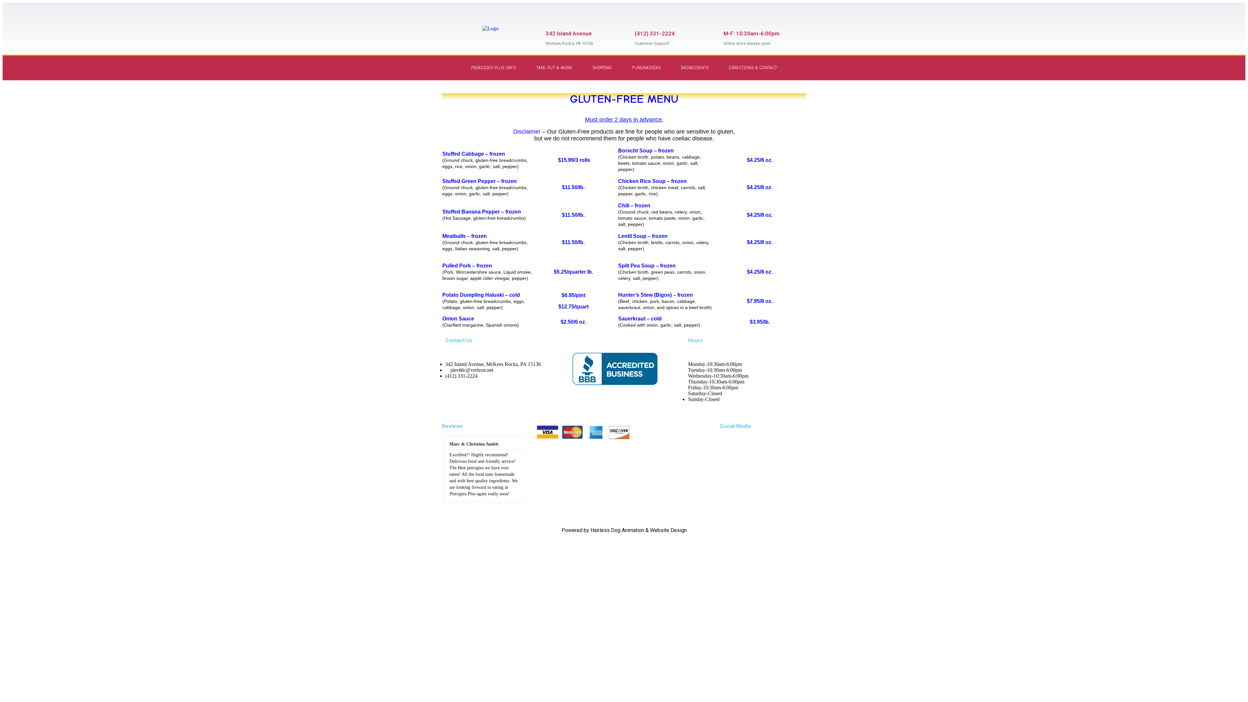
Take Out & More (554, 67)
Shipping (602, 67)
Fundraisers (646, 67)
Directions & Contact (753, 67)
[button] (448, 469)
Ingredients (695, 67)
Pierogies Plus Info (493, 67)
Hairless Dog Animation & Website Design (639, 530)
